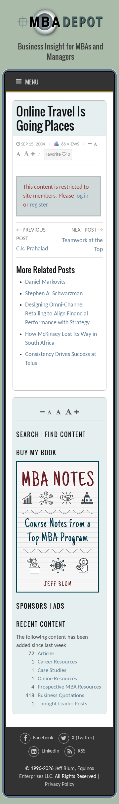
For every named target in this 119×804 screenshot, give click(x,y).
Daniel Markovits (45, 282)
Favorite (58, 154)
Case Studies (52, 670)
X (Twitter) (83, 738)
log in (81, 196)
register (39, 205)
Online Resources (57, 679)
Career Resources (57, 662)
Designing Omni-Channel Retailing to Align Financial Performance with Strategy (57, 314)
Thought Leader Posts (62, 704)
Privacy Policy (59, 784)
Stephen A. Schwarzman (54, 294)
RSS (81, 751)
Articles (46, 654)
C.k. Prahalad (32, 249)
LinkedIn (50, 751)
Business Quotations (61, 695)
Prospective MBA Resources (69, 687)
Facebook (43, 738)
